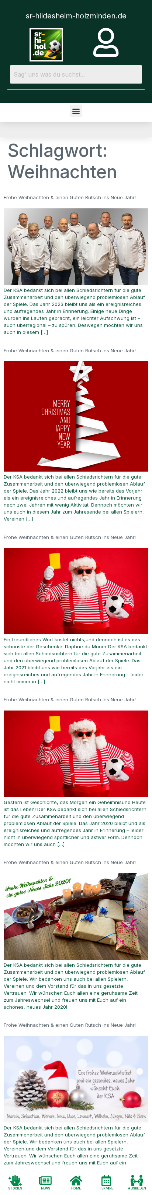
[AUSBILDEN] (136, 1180)
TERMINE (107, 1188)
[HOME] (76, 1180)
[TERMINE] (106, 1180)
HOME (76, 1188)
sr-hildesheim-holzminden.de (76, 15)
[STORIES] (15, 1180)
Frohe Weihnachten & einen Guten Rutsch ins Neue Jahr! (70, 197)
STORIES (15, 1188)
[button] (76, 111)
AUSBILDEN (137, 1188)
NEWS (45, 1188)
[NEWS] (45, 1180)
